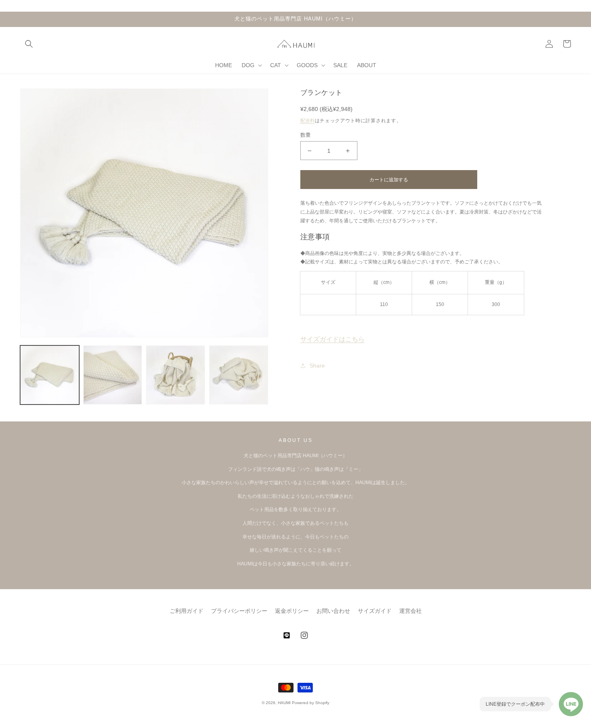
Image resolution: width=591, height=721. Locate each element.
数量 (305, 135)
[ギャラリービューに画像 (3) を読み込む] (175, 375)
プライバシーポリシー (239, 611)
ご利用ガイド (186, 611)
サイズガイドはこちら (332, 339)
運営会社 (410, 611)
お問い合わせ (333, 611)
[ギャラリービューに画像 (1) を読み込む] (49, 375)
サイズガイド (375, 611)
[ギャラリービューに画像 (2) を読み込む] (112, 375)
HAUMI (284, 702)
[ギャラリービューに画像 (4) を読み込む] (238, 375)
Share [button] (317, 365)
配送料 (307, 120)
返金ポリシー (292, 611)
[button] (29, 44)
